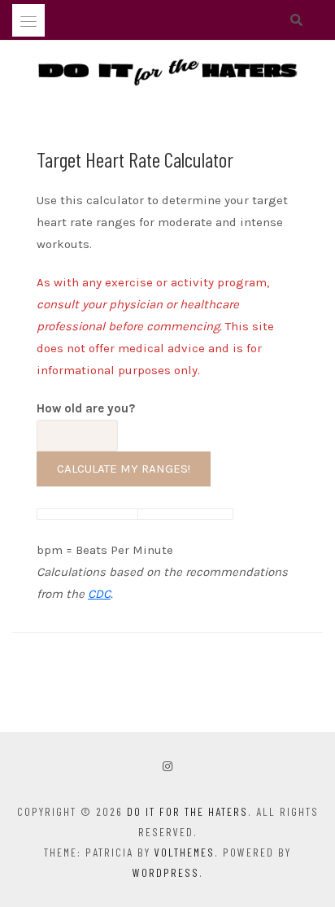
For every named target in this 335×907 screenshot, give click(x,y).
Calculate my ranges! (123, 468)
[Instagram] (167, 767)
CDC (99, 593)
